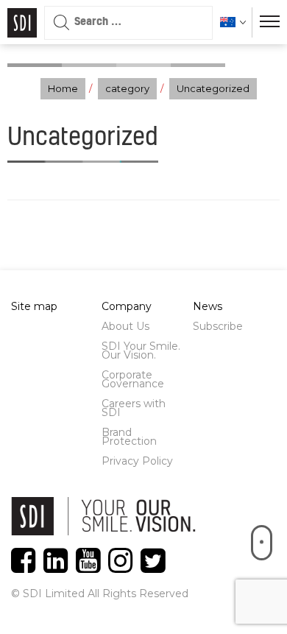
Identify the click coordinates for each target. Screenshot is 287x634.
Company (127, 306)
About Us (125, 326)
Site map (34, 306)
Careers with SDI (134, 408)
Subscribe (218, 326)
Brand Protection (129, 436)
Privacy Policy (137, 461)
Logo (22, 23)
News (207, 306)
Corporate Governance (133, 379)
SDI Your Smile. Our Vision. (141, 350)
